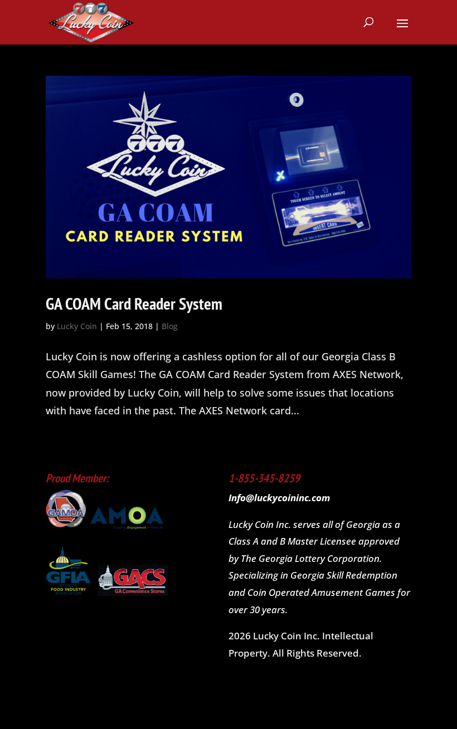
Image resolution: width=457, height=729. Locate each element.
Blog (170, 326)
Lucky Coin (77, 326)
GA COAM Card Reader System (134, 303)
